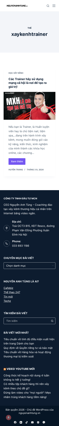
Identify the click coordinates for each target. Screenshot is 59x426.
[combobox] (26, 321)
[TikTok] (26, 422)
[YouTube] (21, 422)
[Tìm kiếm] (48, 6)
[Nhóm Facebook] (38, 422)
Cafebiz (8, 288)
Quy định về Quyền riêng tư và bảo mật (28, 348)
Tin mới (8, 296)
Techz (7, 301)
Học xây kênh (16, 73)
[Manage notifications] (8, 417)
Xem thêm (18, 162)
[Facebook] (15, 422)
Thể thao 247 (12, 292)
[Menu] (53, 5)
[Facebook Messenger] (44, 422)
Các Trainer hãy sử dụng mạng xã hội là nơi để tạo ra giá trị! (28, 82)
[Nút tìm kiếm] (52, 321)
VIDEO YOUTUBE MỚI (21, 368)
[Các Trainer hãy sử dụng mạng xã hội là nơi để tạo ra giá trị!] (30, 106)
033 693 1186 (20, 245)
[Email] (32, 422)
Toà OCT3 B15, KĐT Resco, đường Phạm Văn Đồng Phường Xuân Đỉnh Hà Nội (33, 230)
